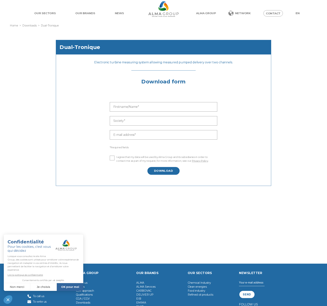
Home (14, 25)
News (119, 13)
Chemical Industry (199, 282)
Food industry (196, 290)
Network (243, 13)
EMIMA (141, 302)
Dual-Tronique (50, 25)
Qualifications (84, 294)
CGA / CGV (83, 298)
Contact (273, 13)
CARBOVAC (144, 290)
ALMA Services (146, 286)
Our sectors (45, 13)
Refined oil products (200, 294)
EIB (138, 298)
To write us (40, 301)
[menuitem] (298, 13)
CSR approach (85, 290)
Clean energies (197, 286)
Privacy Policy (200, 160)
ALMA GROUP (206, 13)
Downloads (29, 25)
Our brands (85, 13)
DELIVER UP (144, 294)
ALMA (140, 282)
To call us (38, 296)
